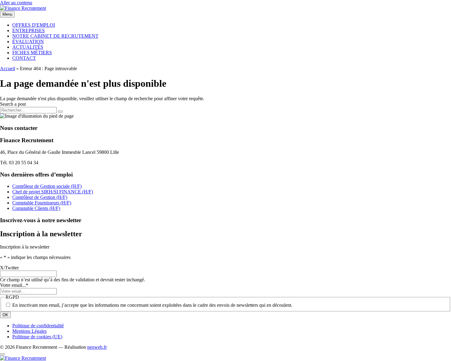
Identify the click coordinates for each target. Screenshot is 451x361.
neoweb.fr (97, 347)
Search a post (13, 104)
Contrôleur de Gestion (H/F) (39, 197)
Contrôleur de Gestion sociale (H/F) (47, 186)
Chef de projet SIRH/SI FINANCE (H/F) (52, 191)
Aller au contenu (16, 2)
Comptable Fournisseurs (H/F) (41, 202)
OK (5, 315)
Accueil (7, 68)
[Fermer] (2, 354)
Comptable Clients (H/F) (36, 208)
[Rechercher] (60, 111)
